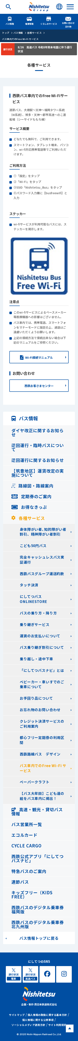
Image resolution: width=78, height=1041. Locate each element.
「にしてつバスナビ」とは (42, 670)
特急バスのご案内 (28, 871)
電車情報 (29, 23)
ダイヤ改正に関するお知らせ (37, 432)
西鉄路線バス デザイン (40, 754)
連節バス (20, 882)
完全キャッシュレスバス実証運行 (42, 559)
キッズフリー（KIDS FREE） (32, 894)
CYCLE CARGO (26, 846)
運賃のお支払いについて (40, 635)
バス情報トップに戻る (39, 938)
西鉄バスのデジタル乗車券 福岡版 (37, 909)
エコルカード (24, 835)
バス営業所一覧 (26, 824)
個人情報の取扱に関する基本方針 (47, 1015)
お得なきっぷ (33, 507)
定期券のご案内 (36, 496)
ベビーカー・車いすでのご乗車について (42, 684)
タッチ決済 (29, 584)
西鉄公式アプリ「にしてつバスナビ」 (37, 858)
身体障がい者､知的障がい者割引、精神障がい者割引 (43, 532)
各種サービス (34, 32)
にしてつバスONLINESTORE (33, 599)
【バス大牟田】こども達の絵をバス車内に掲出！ (42, 796)
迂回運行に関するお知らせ (37, 460)
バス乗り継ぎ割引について (42, 647)
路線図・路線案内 (35, 486)
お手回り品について (36, 698)
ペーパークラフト (35, 781)
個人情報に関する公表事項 (38, 1020)
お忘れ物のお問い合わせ (40, 709)
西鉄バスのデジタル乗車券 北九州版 (37, 924)
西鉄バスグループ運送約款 (42, 573)
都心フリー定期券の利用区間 (42, 740)
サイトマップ (17, 1015)
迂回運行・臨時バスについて (37, 447)
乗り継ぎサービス (35, 624)
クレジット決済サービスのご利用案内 (42, 723)
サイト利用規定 (57, 1025)
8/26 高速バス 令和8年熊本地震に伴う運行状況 (45, 49)
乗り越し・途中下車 (36, 658)
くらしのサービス (48, 23)
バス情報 (10, 23)
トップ (5, 32)
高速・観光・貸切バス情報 (37, 811)
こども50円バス (33, 545)
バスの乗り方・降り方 (38, 613)
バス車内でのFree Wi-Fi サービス (20, 39)
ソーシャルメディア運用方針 (28, 1025)
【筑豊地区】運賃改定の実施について (37, 473)
